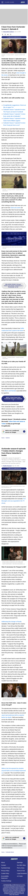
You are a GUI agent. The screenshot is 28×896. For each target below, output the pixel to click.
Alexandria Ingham (8, 31)
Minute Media (8, 884)
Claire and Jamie (16, 207)
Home (2, 437)
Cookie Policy (5, 873)
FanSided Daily (5, 868)
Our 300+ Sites (21, 865)
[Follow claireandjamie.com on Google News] (24, 431)
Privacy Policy (5, 870)
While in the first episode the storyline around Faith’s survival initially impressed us (13, 771)
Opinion (8, 437)
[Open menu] (2, 2)
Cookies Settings (6, 881)
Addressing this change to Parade (11, 621)
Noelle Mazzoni (7, 465)
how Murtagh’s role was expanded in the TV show (13, 501)
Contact (3, 865)
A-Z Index (20, 876)
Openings (20, 862)
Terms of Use (21, 870)
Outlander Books (10, 852)
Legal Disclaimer (22, 873)
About (3, 862)
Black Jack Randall (10, 391)
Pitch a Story (20, 868)
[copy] (11, 34)
